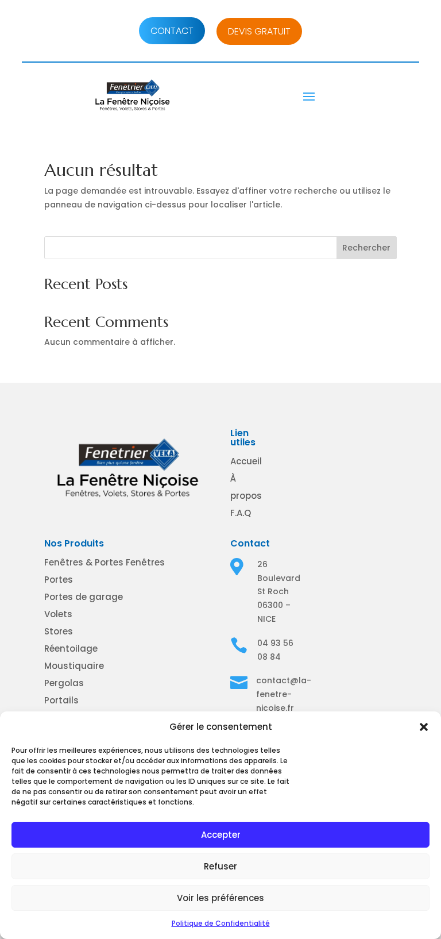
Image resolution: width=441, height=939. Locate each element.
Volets (58, 614)
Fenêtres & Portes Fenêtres (104, 562)
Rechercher (366, 247)
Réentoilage (71, 648)
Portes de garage (83, 597)
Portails (61, 700)
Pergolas (64, 683)
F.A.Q (240, 513)
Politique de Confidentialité (221, 923)
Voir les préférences (220, 898)
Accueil (246, 461)
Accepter (221, 835)
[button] (424, 727)
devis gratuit (259, 31)
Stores (58, 631)
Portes (58, 580)
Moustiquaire (74, 666)
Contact (172, 30)
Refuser (220, 866)
